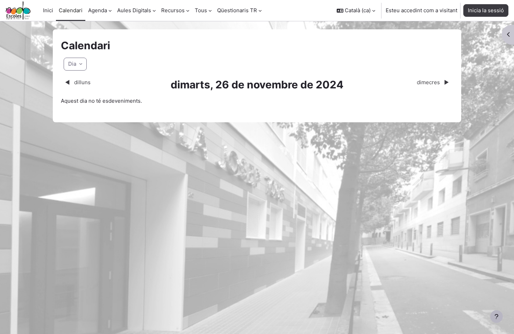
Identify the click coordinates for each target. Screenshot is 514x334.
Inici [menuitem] (48, 10)
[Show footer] (496, 316)
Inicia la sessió (486, 10)
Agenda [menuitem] (97, 10)
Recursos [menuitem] (173, 10)
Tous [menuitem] (201, 10)
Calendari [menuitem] (71, 10)
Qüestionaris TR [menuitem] (237, 10)
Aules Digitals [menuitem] (134, 10)
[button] (356, 10)
